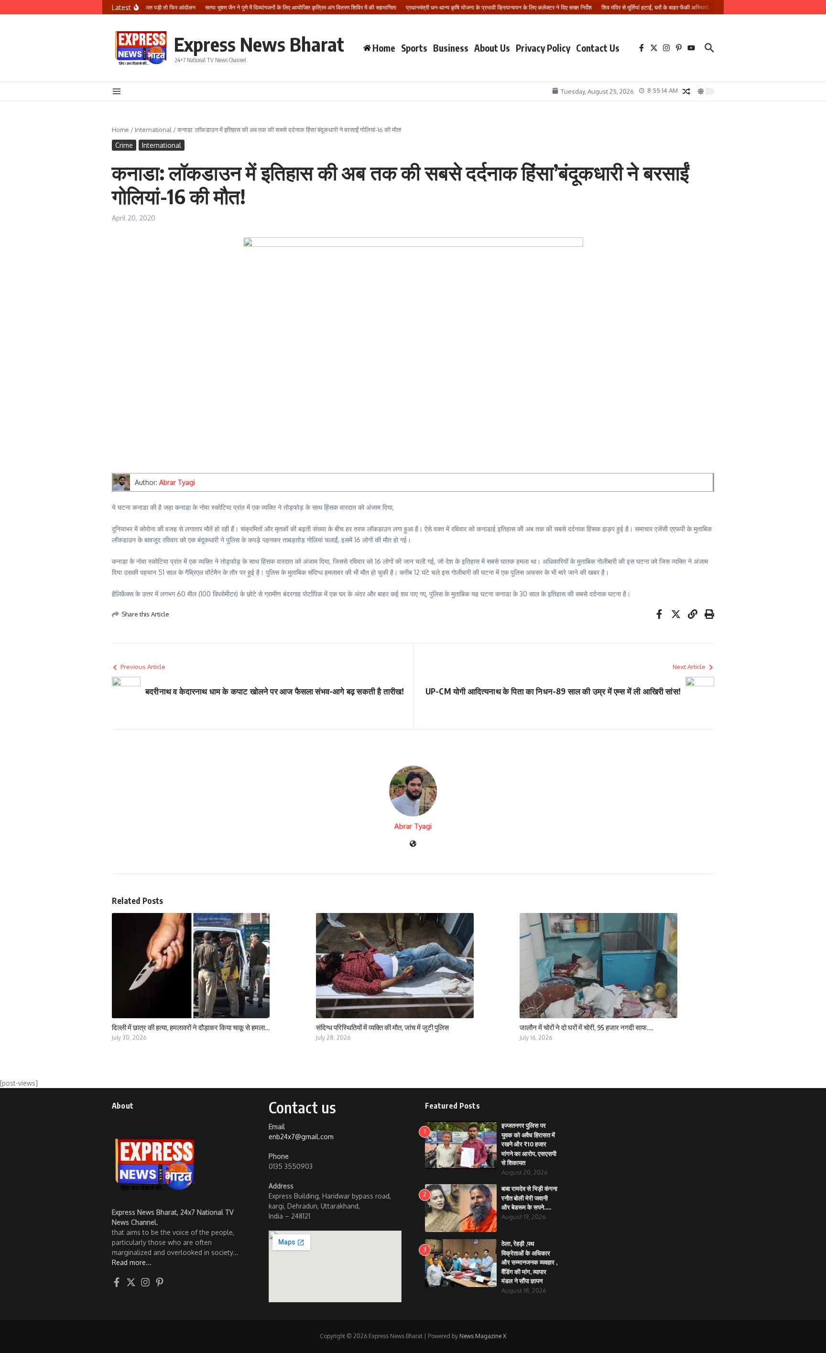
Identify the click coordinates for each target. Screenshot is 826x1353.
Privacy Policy (543, 48)
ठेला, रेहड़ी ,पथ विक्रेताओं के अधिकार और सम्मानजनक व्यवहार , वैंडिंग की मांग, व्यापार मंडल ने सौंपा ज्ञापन (529, 1262)
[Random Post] (686, 91)
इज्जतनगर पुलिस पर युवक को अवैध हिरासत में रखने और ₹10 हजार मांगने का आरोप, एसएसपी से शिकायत (528, 1144)
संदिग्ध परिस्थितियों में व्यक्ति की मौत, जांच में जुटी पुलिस (382, 1027)
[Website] (413, 844)
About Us (492, 48)
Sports (414, 48)
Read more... (132, 1262)
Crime (124, 145)
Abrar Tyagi (177, 482)
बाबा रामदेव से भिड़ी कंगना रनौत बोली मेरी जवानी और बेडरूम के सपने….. (529, 1198)
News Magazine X (482, 1336)
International (153, 129)
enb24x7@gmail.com (301, 1137)
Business (450, 48)
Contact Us (598, 48)
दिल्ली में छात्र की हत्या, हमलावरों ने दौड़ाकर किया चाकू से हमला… (191, 1027)
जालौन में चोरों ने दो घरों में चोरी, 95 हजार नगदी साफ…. (586, 1027)
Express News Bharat (259, 44)
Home (120, 129)
